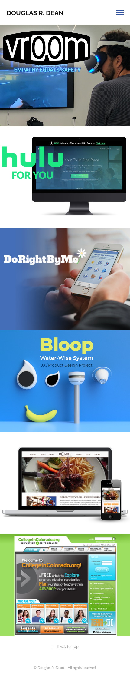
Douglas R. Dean (35, 12)
